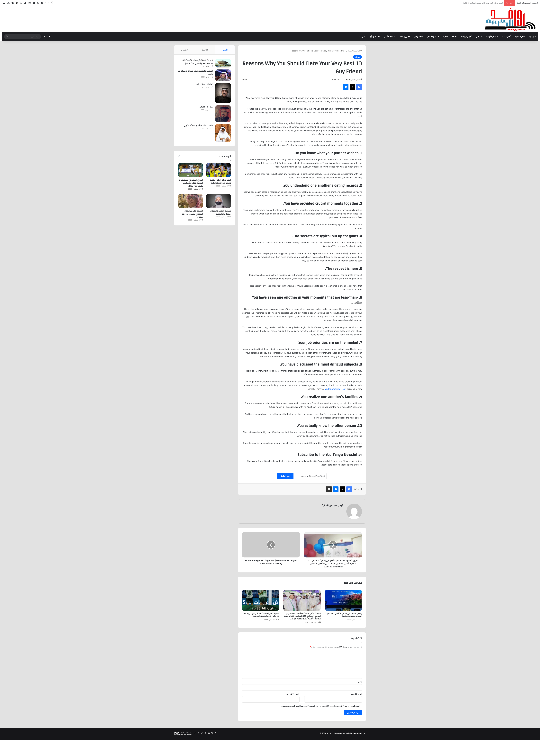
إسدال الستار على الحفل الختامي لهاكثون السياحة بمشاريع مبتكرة (344, 615)
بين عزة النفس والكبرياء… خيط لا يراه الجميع (220, 212)
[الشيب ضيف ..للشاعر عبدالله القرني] (223, 133)
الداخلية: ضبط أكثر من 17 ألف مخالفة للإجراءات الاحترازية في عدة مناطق (198, 62)
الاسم (359, 682)
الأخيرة (205, 49)
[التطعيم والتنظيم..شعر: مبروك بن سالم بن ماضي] (223, 75)
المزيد (363, 37)
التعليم (445, 37)
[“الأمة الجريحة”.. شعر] (223, 93)
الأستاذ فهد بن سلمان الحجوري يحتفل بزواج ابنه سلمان (192, 214)
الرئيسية (532, 37)
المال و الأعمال (433, 37)
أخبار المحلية (520, 37)
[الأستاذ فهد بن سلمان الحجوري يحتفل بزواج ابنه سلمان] (190, 201)
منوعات (349, 51)
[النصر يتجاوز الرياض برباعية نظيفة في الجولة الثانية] (218, 170)
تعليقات (184, 49)
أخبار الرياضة (466, 37)
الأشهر (225, 49)
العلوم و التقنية (404, 37)
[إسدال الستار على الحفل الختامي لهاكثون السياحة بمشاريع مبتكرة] (343, 600)
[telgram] (17, 3)
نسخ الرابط (285, 476)
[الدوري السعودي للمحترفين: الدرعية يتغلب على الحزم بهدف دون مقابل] (190, 170)
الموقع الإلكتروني (293, 694)
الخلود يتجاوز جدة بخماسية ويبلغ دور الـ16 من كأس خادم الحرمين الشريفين (261, 615)
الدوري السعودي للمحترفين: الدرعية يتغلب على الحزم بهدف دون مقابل (475, 3)
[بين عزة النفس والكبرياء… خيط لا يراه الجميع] (218, 201)
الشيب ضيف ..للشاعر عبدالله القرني (198, 125)
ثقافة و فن (418, 37)
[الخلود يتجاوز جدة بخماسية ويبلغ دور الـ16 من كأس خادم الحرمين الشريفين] (260, 600)
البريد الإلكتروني (355, 694)
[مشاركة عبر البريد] (329, 489)
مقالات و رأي (375, 37)
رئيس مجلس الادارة (353, 79)
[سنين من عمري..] (223, 113)
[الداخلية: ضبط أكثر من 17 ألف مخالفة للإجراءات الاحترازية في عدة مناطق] (223, 63)
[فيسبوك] (359, 87)
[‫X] (352, 87)
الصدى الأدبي (389, 37)
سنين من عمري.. (206, 107)
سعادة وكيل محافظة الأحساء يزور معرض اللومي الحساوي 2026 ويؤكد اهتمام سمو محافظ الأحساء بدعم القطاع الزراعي (302, 616)
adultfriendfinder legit (335, 389)
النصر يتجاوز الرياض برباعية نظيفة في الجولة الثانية (220, 181)
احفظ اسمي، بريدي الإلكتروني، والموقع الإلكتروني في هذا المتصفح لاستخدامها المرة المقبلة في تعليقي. (320, 706)
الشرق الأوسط (492, 37)
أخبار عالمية (506, 37)
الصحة (454, 37)
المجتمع (478, 37)
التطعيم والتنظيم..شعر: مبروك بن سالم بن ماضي (195, 72)
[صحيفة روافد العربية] (510, 19)
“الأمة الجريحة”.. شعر (204, 84)
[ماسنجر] (345, 87)
